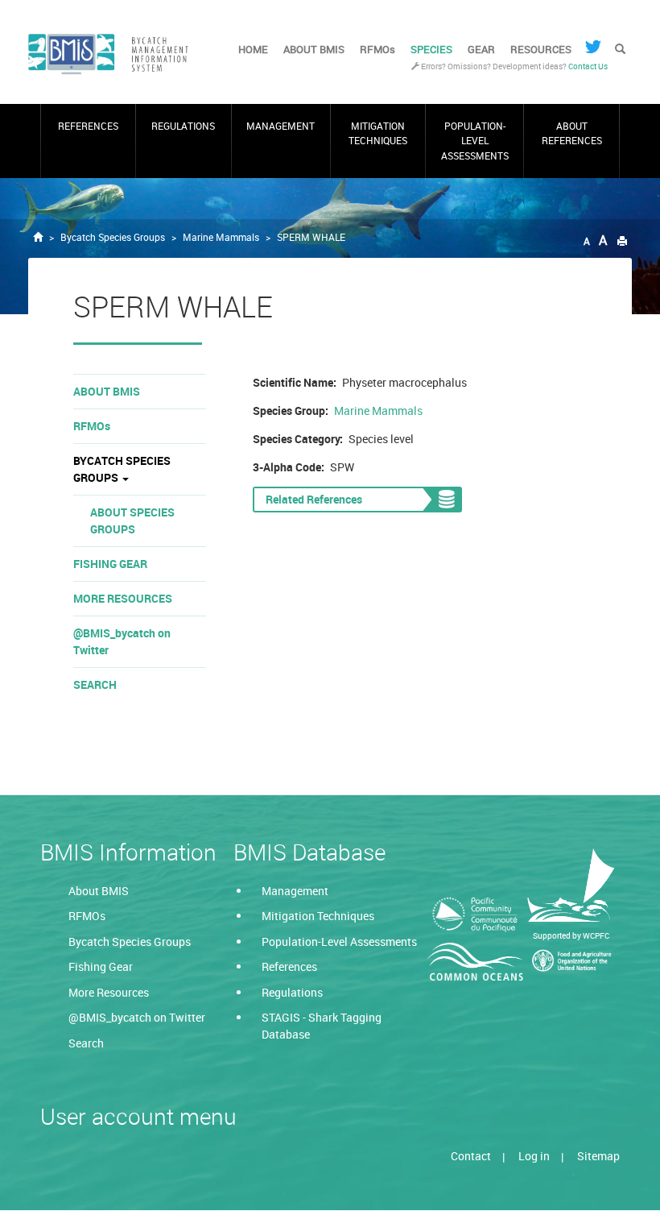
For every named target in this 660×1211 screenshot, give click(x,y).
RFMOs (377, 49)
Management (280, 126)
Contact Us (588, 66)
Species (431, 49)
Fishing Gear (110, 563)
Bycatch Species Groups (112, 237)
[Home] (114, 54)
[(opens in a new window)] (593, 47)
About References (572, 133)
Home (253, 49)
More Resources (122, 598)
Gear (481, 49)
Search (95, 684)
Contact (471, 1155)
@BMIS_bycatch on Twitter (122, 641)
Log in (534, 1155)
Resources (540, 49)
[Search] (620, 50)
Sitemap (598, 1155)
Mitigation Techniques (378, 133)
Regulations (183, 126)
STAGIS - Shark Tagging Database (322, 1026)
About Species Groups (132, 520)
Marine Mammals (221, 237)
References (88, 126)
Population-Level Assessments (475, 141)
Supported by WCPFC (571, 935)
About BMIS (313, 49)
